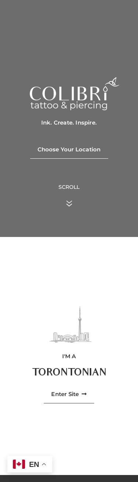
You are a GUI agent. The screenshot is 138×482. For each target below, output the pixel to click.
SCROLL (69, 187)
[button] (69, 394)
